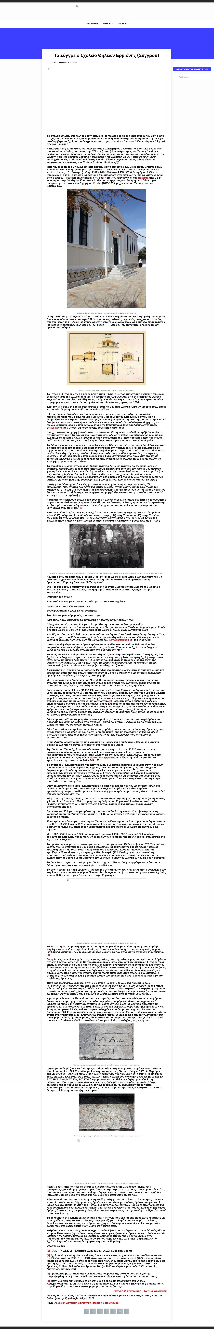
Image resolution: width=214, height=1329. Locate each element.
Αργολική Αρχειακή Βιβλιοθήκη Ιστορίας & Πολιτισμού (86, 1302)
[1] (116, 162)
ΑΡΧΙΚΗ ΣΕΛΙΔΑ (92, 24)
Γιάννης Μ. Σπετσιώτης (127, 1291)
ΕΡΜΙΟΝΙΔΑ (108, 24)
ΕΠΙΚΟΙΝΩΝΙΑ (123, 24)
